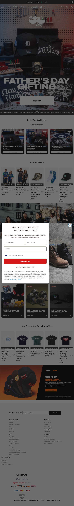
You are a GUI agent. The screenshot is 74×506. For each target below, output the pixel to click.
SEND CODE (25, 261)
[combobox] (7, 255)
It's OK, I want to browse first (25, 267)
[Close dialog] (69, 225)
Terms (19, 279)
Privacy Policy (13, 279)
